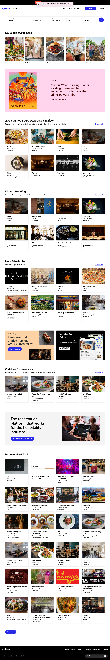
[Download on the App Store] (68, 348)
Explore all (99, 124)
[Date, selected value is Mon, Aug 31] (64, 20)
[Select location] (49, 20)
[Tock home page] (6, 8)
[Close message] (71, 4)
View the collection (57, 99)
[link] (17, 141)
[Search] (101, 20)
